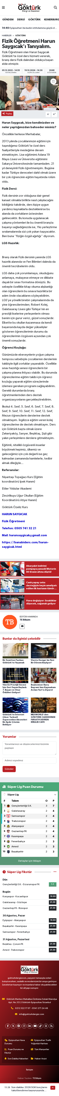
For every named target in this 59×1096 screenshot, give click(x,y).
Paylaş (9, 114)
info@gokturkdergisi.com (31, 1014)
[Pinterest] (18, 1026)
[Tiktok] (40, 1026)
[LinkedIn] (29, 1026)
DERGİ (21, 19)
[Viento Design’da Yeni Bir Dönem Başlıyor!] (44, 650)
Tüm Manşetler (41, 1049)
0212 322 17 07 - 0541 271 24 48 (31, 1008)
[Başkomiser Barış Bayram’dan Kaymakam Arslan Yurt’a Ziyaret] (44, 675)
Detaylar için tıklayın (29, 861)
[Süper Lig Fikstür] (55, 872)
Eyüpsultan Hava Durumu (15, 1042)
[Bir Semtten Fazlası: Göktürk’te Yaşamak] (15, 650)
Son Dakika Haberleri (18, 1059)
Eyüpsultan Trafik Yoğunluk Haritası (41, 1042)
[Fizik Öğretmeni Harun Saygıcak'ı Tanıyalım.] (29, 93)
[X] (13, 1026)
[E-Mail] (22, 626)
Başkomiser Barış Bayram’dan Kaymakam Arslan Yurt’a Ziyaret (43, 687)
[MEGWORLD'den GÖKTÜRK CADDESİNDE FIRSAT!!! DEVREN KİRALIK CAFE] (44, 705)
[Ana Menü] (3, 8)
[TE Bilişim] (10, 622)
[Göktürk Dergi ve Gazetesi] (29, 7)
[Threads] (45, 1026)
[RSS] (51, 1026)
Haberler (6, 36)
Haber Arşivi (41, 1059)
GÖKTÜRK (34, 19)
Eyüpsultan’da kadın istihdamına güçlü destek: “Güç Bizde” (29, 28)
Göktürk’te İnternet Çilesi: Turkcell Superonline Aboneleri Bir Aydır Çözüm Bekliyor (15, 720)
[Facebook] (7, 1026)
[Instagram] (24, 1026)
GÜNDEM (7, 19)
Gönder (9, 769)
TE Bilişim (25, 620)
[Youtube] (35, 1026)
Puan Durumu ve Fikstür (14, 1051)
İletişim (29, 1070)
